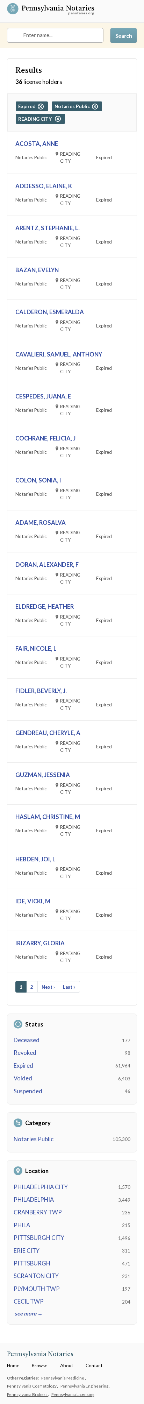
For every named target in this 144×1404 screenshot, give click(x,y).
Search (123, 36)
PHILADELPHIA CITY (41, 1187)
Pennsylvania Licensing (72, 1394)
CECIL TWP (29, 1301)
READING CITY (36, 119)
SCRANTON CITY (36, 1275)
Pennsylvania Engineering (84, 1385)
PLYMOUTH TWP (37, 1288)
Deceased (26, 1040)
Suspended (28, 1091)
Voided (23, 1078)
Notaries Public (33, 1139)
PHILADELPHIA (34, 1199)
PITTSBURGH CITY (39, 1237)
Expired (23, 1065)
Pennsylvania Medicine (63, 1377)
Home (13, 1365)
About (66, 1365)
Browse (39, 1365)
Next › (48, 987)
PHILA (22, 1225)
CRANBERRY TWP (38, 1212)
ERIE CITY (26, 1250)
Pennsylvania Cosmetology (32, 1385)
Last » (69, 987)
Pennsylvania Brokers (27, 1394)
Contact (94, 1365)
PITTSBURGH (32, 1263)
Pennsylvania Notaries (57, 9)
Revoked (25, 1052)
